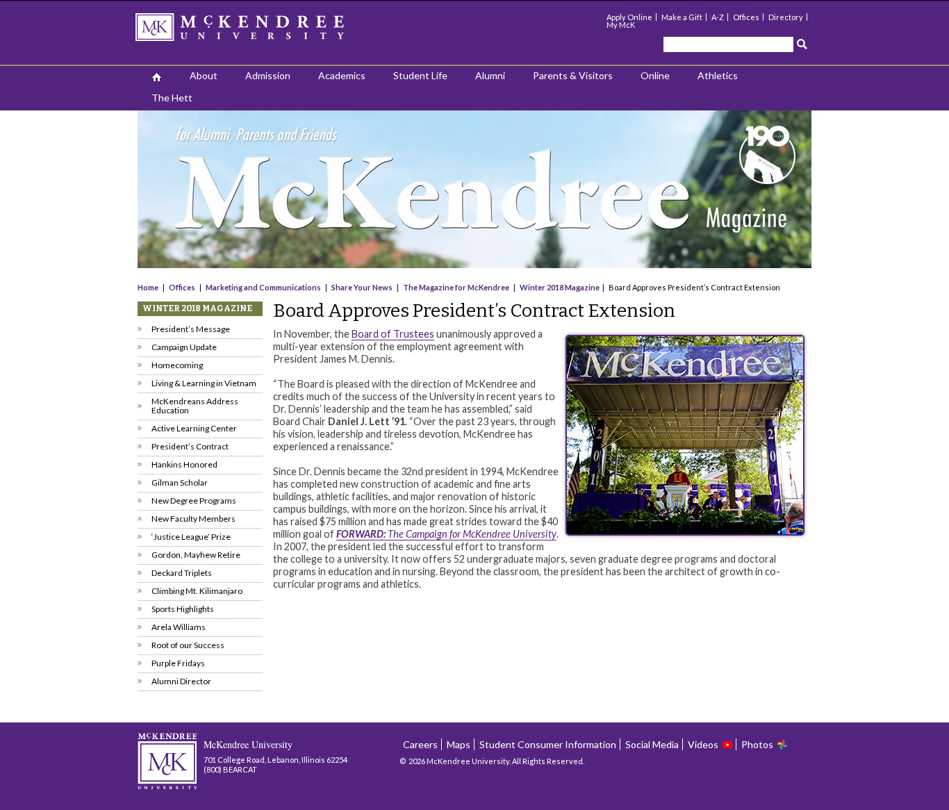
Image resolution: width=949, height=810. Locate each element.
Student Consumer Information (547, 744)
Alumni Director (181, 681)
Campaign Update (184, 347)
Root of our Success (187, 645)
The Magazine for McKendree (456, 287)
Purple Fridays (178, 663)
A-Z (717, 17)
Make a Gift (681, 17)
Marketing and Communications (263, 287)
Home (149, 287)
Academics (341, 75)
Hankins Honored (184, 464)
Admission (267, 75)
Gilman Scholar (179, 482)
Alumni (490, 75)
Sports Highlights (182, 608)
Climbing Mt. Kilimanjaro (196, 590)
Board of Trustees (393, 334)
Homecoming (177, 365)
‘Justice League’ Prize (191, 536)
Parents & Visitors (573, 75)
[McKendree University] (257, 31)
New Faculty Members (193, 518)
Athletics (718, 75)
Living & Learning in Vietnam (203, 383)
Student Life (420, 75)
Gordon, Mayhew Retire (195, 554)
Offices (746, 17)
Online (655, 75)
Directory (785, 17)
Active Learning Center (194, 428)
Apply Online (629, 17)
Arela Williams (178, 626)
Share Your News (362, 287)
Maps (458, 744)
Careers (420, 744)
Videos (703, 744)
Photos (757, 744)
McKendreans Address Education (194, 406)
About (203, 75)
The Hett (171, 98)
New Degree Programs (193, 500)
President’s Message (190, 328)
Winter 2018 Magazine (560, 287)
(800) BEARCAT (230, 769)
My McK (620, 24)
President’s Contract (190, 446)
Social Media (652, 744)
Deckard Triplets (181, 572)
